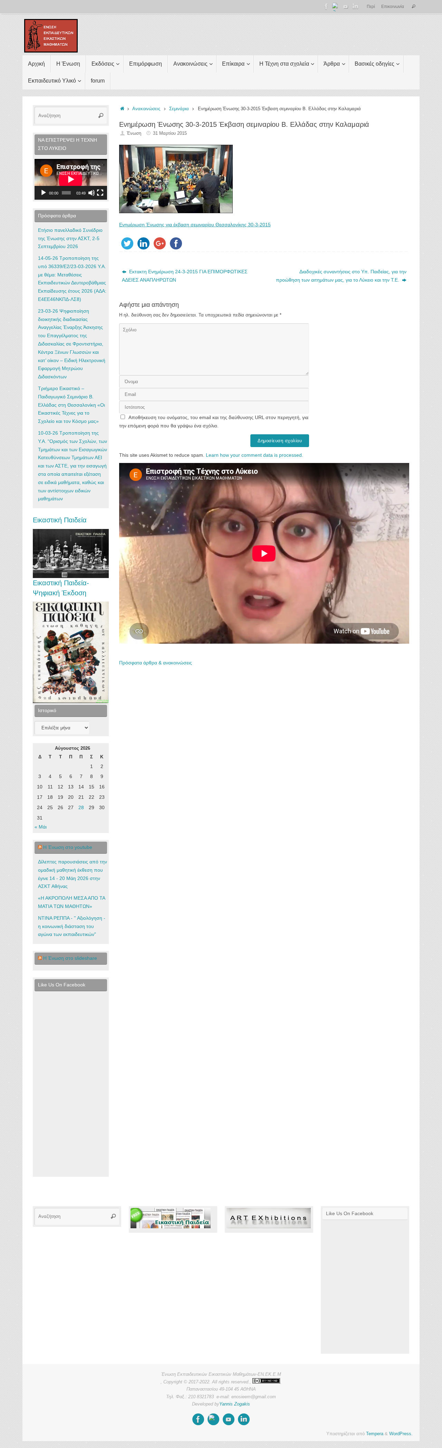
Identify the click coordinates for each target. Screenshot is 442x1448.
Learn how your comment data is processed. (254, 455)
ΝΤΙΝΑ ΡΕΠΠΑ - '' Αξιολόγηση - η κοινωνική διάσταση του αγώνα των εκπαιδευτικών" (71, 926)
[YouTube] (345, 6)
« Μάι (41, 827)
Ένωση (134, 133)
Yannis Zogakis (234, 1404)
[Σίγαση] (91, 192)
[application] (71, 179)
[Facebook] (326, 6)
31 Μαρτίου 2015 (170, 133)
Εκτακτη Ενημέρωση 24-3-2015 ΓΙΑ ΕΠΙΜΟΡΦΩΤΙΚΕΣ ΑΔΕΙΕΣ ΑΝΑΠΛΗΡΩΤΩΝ (185, 276)
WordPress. (401, 1433)
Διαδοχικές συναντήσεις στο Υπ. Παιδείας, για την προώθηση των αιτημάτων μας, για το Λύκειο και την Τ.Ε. (341, 276)
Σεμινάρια (179, 108)
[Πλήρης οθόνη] (100, 192)
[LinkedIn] (355, 6)
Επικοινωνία (392, 6)
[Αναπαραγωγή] (43, 192)
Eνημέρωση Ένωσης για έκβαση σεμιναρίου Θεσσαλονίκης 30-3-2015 (195, 224)
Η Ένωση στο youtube (67, 847)
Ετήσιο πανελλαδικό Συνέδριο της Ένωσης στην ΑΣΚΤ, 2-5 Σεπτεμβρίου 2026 (70, 238)
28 (81, 807)
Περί (371, 6)
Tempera (374, 1433)
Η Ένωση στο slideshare (70, 958)
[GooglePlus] (336, 6)
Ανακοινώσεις (146, 108)
